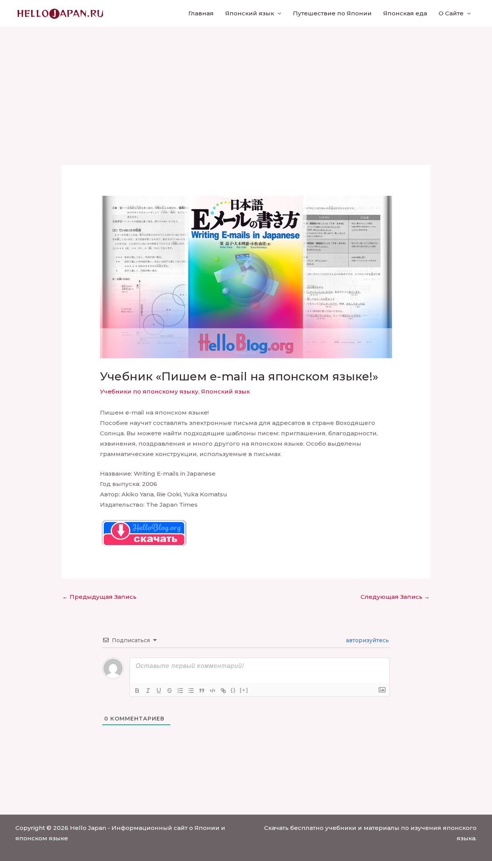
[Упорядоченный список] (180, 690)
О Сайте (451, 13)
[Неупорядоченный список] (191, 690)
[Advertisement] (246, 84)
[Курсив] (148, 690)
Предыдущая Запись (99, 596)
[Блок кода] (212, 690)
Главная (201, 13)
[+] (244, 690)
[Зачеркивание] (169, 690)
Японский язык (249, 13)
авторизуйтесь (366, 640)
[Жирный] (137, 690)
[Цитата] (201, 690)
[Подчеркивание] (158, 690)
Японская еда (405, 13)
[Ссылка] (223, 690)
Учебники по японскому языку (149, 391)
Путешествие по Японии (332, 13)
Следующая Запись (395, 596)
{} (233, 690)
